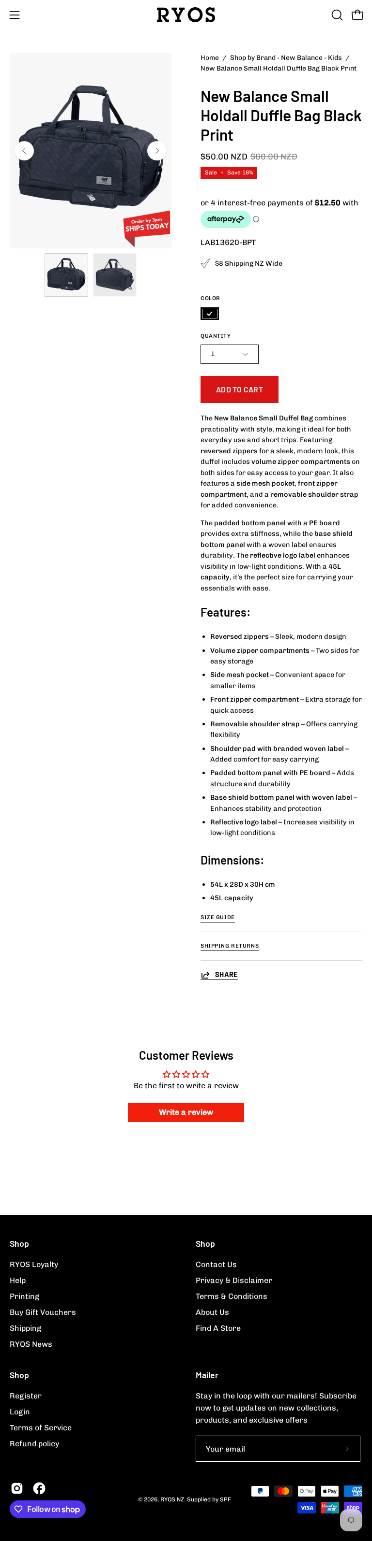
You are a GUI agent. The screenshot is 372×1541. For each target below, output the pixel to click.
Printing (24, 1296)
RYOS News (31, 1344)
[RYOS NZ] (186, 14)
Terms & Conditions (231, 1296)
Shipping (25, 1328)
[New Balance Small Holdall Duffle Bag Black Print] (66, 275)
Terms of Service (41, 1427)
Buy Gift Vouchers (43, 1312)
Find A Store (218, 1328)
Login (20, 1411)
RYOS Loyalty (34, 1264)
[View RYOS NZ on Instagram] (17, 1488)
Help (18, 1280)
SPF (225, 1499)
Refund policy (34, 1443)
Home (210, 58)
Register (26, 1395)
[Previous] (24, 150)
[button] (336, 15)
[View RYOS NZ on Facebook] (39, 1488)
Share (226, 974)
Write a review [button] (186, 1112)
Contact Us (216, 1264)
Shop (19, 1243)
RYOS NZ (172, 1499)
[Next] (157, 150)
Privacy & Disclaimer (234, 1280)
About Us (212, 1312)
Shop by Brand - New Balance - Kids (286, 58)
